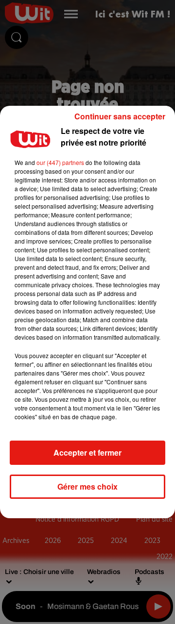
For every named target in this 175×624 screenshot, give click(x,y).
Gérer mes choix (87, 486)
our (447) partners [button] (60, 162)
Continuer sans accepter (119, 116)
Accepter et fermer (87, 452)
